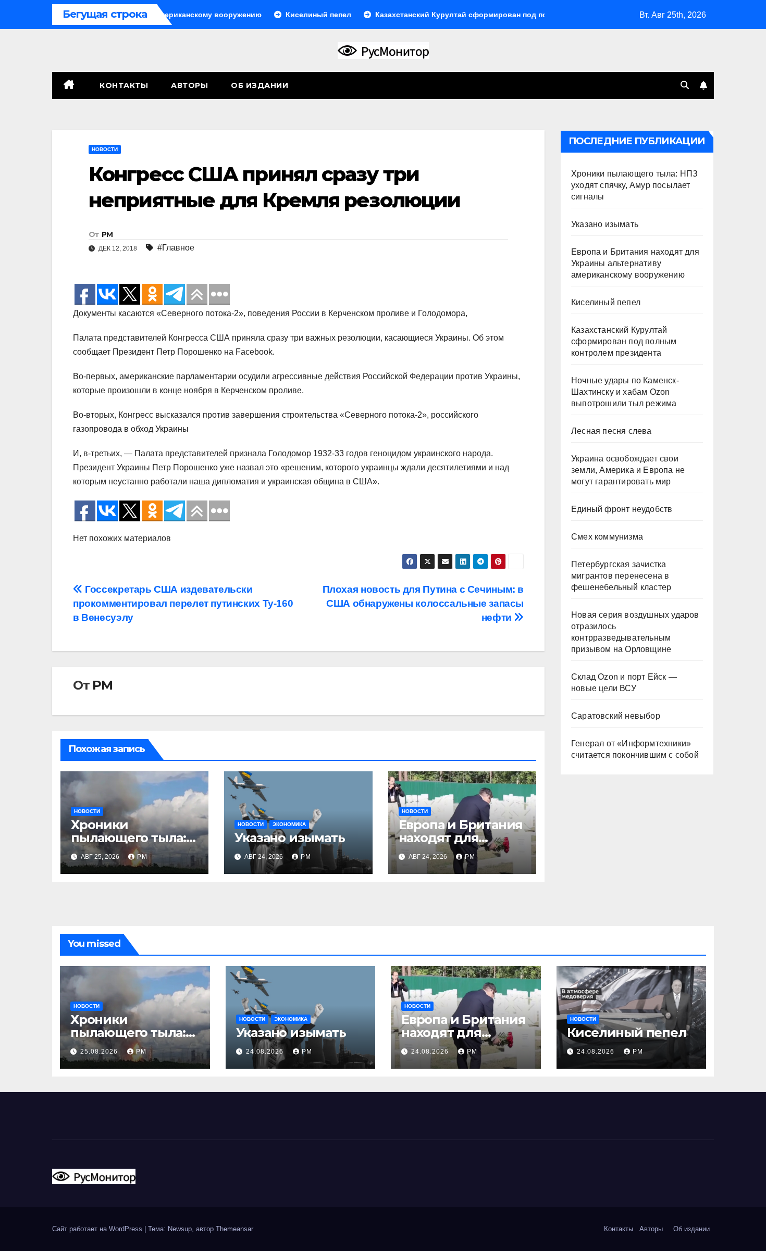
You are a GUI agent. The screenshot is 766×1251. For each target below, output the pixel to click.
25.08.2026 (100, 1051)
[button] (685, 85)
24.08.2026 (266, 1051)
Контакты (123, 85)
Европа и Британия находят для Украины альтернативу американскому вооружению (635, 263)
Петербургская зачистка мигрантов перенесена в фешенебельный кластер (621, 576)
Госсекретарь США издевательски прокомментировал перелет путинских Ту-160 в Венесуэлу (183, 603)
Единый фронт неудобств (621, 509)
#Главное (175, 247)
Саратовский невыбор (615, 715)
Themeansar (234, 1229)
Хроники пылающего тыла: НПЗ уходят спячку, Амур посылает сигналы (634, 185)
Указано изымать (289, 837)
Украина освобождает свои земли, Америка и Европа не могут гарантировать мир (628, 470)
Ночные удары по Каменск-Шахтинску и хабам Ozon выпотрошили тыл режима (625, 392)
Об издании (259, 85)
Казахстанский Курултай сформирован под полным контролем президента (623, 341)
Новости (105, 149)
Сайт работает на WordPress (98, 1229)
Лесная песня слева (611, 431)
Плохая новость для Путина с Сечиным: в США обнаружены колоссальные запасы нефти (423, 603)
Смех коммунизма (607, 536)
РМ (107, 234)
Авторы (189, 85)
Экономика (289, 824)
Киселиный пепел (605, 302)
